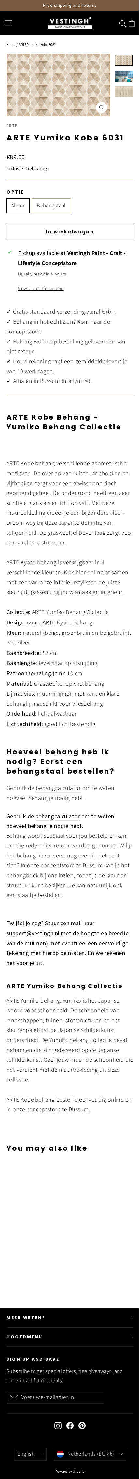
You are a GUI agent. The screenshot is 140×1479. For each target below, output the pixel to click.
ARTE (12, 126)
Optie (16, 192)
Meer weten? (26, 1317)
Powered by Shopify (70, 1471)
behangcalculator (58, 788)
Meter (17, 205)
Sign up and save (33, 1359)
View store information (41, 288)
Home (11, 44)
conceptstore (23, 332)
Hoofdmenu (25, 1336)
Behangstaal (51, 205)
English (26, 1454)
